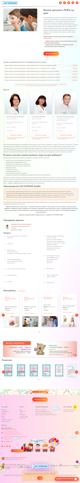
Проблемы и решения (69, 411)
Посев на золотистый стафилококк (54, 239)
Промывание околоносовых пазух (54, 246)
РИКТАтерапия (50, 261)
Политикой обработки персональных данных (44, 474)
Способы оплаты (5, 421)
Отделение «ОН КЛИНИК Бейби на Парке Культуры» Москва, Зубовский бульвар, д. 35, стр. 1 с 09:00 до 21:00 (15, 438)
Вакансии (4, 413)
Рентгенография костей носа (53, 255)
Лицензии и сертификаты (41, 409)
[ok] (7, 446)
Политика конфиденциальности (42, 411)
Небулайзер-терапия (12, 275)
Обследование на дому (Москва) (48, 298)
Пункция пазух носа (51, 249)
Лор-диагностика (11, 263)
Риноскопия (49, 262)
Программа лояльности (7, 419)
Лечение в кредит (24, 416)
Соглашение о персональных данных (44, 413)
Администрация (5, 411)
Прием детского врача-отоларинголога (55, 241)
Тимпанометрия (50, 268)
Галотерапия (10, 243)
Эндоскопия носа (50, 282)
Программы (22, 411)
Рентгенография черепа (52, 259)
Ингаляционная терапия (12, 251)
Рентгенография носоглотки (53, 257)
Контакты (4, 409)
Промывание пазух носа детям (53, 248)
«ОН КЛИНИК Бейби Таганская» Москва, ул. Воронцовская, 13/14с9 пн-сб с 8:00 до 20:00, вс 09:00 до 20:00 (12, 433)
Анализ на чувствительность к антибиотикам (17, 236)
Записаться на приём (51, 53)
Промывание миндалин (52, 244)
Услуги (21, 407)
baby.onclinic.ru (14, 467)
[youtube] (4, 446)
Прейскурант (23, 414)
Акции (21, 413)
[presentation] (3, 315)
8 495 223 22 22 (52, 85)
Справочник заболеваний (70, 409)
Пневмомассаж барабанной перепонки (55, 236)
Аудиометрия (10, 237)
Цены (47, 57)
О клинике (4, 407)
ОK (40, 478)
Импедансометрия (11, 250)
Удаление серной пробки (52, 275)
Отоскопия (9, 281)
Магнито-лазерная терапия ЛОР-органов (16, 268)
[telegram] (2, 446)
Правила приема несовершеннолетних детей (45, 414)
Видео (3, 416)
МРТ (66, 195)
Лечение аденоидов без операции (14, 261)
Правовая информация (41, 407)
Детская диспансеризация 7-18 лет (30, 299)
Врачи (47, 59)
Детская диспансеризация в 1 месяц (11, 299)
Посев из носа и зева (51, 237)
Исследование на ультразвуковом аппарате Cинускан (19, 253)
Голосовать (21, 459)
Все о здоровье (68, 407)
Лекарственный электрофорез (14, 259)
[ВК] (10, 446)
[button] (39, 332)
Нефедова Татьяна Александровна (21, 224)
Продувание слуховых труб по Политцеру (56, 243)
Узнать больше (11, 139)
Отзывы (3, 418)
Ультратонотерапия (51, 276)
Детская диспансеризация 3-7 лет (69, 299)
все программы (22, 291)
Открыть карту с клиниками (40, 391)
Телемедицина (23, 418)
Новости (4, 414)
